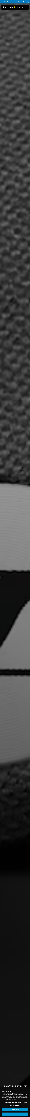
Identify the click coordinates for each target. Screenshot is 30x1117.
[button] (15, 7)
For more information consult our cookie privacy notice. (14, 1102)
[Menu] (26, 7)
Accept (15, 1114)
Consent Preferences (15, 1105)
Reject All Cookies (15, 1109)
